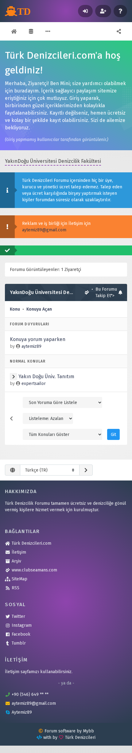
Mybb (88, 731)
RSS (15, 587)
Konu (15, 309)
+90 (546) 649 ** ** (30, 694)
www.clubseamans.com (34, 570)
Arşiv (16, 561)
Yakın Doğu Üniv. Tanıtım (46, 376)
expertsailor (33, 383)
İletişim (19, 552)
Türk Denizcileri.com (31, 543)
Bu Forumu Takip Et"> (106, 292)
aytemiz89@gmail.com (44, 230)
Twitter (18, 616)
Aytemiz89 (22, 712)
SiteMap (19, 579)
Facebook (21, 634)
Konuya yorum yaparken (37, 339)
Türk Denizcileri (80, 737)
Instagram (22, 625)
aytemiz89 (31, 346)
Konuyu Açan (39, 309)
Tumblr (19, 643)
